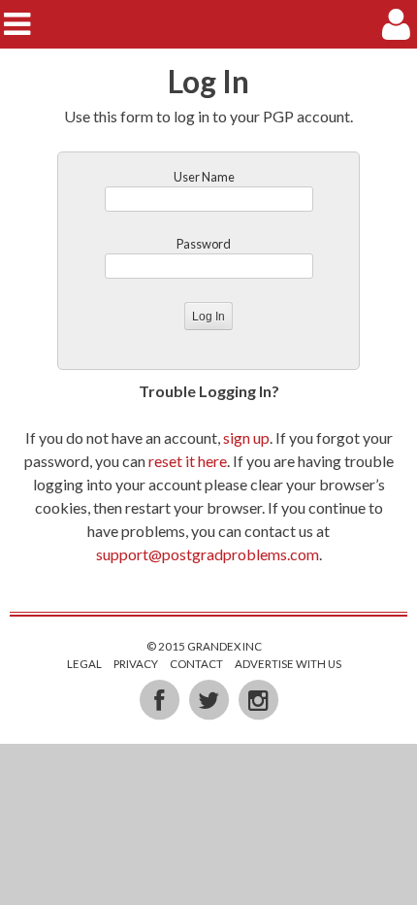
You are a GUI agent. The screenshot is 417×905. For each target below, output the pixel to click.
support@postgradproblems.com (207, 554)
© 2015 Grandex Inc (204, 646)
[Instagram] (258, 699)
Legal (84, 663)
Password (203, 243)
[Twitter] (210, 699)
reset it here (187, 461)
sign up (246, 437)
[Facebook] (160, 699)
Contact (196, 663)
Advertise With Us (288, 663)
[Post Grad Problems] (209, 24)
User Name (204, 176)
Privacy (135, 663)
